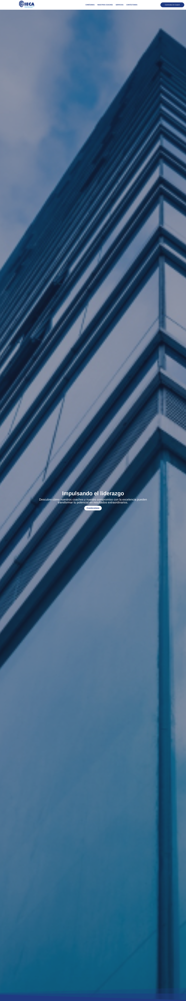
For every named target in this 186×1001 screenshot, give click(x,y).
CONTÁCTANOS (131, 5)
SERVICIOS (119, 5)
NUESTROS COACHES (105, 5)
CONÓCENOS (90, 5)
